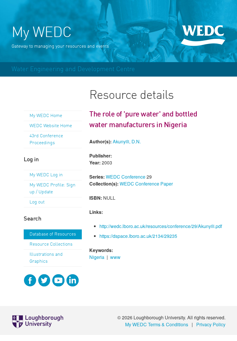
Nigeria (96, 257)
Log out (37, 202)
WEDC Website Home (50, 126)
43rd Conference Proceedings (46, 139)
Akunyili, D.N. (127, 141)
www (115, 257)
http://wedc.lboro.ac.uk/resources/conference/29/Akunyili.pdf (160, 226)
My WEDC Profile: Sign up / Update (52, 188)
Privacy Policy (210, 324)
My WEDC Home (45, 116)
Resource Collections (51, 244)
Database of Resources (52, 234)
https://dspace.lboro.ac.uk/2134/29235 (138, 236)
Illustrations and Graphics (46, 258)
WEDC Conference (125, 176)
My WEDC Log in (46, 175)
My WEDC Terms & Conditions (156, 324)
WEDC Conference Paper (146, 183)
